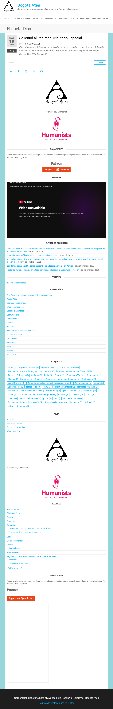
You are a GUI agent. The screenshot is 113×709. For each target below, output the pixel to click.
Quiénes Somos (21, 18)
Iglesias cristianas (14, 334)
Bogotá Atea (28, 5)
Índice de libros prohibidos (21, 406)
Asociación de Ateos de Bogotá (25, 371)
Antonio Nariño (70, 367)
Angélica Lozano (50, 367)
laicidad (63, 394)
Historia (13, 390)
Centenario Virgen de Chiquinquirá (84, 375)
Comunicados (13, 315)
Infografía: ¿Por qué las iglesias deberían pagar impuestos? (32, 255)
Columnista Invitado (15, 311)
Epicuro (99, 383)
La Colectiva (12, 338)
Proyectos (65, 18)
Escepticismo (16, 387)
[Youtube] (41, 71)
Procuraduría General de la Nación (25, 402)
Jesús (12, 394)
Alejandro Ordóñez (29, 367)
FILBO (47, 387)
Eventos (38, 18)
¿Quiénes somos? (14, 568)
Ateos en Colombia (18, 375)
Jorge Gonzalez (31, 44)
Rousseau (51, 402)
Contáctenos (14, 548)
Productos (11, 354)
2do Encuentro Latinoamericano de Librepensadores (29, 295)
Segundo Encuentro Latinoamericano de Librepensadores (31, 556)
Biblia (48, 375)
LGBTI (90, 394)
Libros (12, 398)
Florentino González (64, 387)
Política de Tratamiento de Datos (56, 703)
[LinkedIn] (33, 71)
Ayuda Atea (12, 299)
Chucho (13, 379)
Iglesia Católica (71, 390)
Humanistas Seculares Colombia (21, 330)
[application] (56, 210)
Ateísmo (36, 375)
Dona (106, 18)
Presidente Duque (72, 398)
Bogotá (59, 375)
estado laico (33, 387)
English (96, 18)
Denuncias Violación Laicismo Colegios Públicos (29, 528)
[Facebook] (18, 71)
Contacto (83, 18)
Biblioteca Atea (13, 513)
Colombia (26, 379)
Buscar (10, 517)
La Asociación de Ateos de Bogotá (37, 394)
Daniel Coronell (16, 383)
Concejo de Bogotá (45, 379)
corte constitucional (68, 379)
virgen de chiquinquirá (70, 402)
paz (57, 398)
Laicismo (77, 394)
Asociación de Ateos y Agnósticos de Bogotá (68, 371)
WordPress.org (13, 431)
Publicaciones (13, 552)
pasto (47, 398)
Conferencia (12, 319)
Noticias (10, 342)
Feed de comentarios (16, 427)
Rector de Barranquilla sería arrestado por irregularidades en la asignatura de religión (43, 270)
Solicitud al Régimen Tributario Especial (50, 38)
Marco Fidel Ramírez (30, 398)
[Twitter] (10, 71)
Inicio (7, 18)
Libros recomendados (16, 541)
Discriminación (82, 383)
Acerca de (13, 560)
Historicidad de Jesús (32, 390)
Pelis (9, 346)
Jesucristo (89, 390)
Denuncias (11, 525)
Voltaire (90, 402)
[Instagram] (26, 71)
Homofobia (53, 390)
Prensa (49, 18)
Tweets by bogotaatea (16, 283)
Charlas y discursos (15, 307)
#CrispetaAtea (13, 509)
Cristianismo (89, 379)
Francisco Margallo (87, 387)
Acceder (10, 419)
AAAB (12, 367)
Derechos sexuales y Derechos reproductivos (49, 383)
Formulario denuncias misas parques (25, 532)
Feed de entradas (14, 423)
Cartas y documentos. (16, 303)
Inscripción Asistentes (18, 564)
